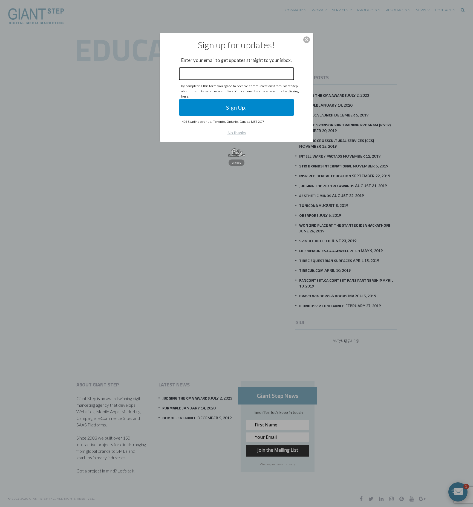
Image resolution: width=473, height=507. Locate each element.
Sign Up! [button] (236, 107)
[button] (306, 39)
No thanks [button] (236, 132)
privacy (236, 162)
